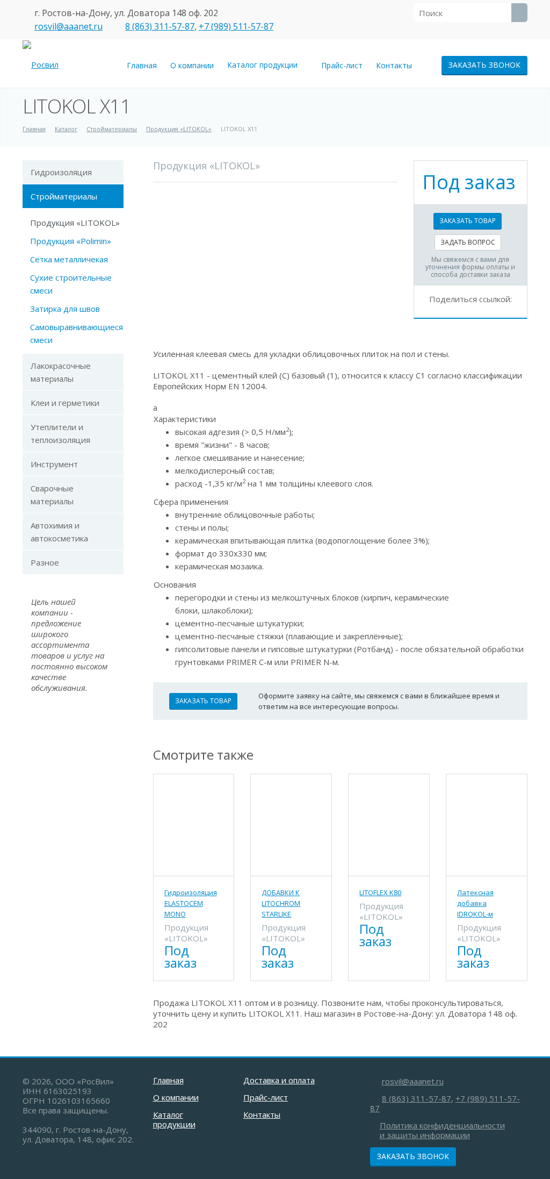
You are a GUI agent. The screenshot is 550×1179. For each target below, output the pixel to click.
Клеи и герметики (65, 402)
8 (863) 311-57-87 (159, 26)
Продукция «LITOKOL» (75, 222)
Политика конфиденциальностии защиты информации (442, 1130)
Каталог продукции (264, 65)
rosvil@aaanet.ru (68, 26)
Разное (45, 562)
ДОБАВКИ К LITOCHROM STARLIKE (281, 903)
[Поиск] (519, 12)
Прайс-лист (342, 65)
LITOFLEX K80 (380, 892)
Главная (142, 65)
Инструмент (54, 464)
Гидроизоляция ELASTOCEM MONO (190, 903)
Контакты (394, 65)
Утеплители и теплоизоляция (60, 433)
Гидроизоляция (61, 172)
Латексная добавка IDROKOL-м (475, 903)
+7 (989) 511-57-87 (236, 26)
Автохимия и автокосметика (59, 532)
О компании (192, 65)
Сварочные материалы (52, 494)
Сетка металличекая (69, 259)
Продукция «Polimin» (70, 240)
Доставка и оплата (279, 1080)
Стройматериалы (64, 196)
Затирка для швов (65, 308)
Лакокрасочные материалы (61, 372)
